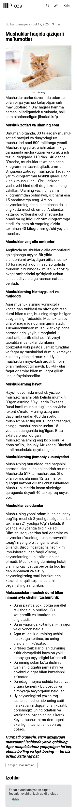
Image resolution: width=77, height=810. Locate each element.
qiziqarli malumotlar (21, 765)
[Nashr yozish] (56, 6)
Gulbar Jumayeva (18, 24)
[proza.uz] (12, 5)
